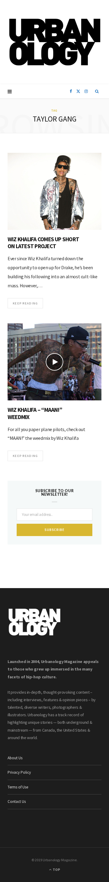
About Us (15, 757)
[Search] (97, 91)
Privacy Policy (19, 772)
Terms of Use (18, 787)
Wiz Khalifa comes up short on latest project (43, 243)
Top (56, 869)
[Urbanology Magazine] (54, 42)
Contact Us (17, 801)
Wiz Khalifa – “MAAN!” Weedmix (35, 413)
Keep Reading (25, 303)
